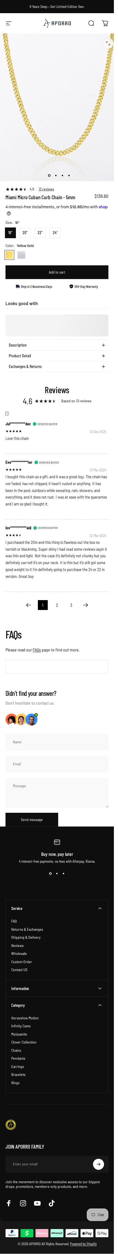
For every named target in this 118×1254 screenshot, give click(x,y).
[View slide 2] (57, 873)
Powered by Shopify (83, 1244)
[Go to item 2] (55, 175)
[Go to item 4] (69, 175)
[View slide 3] (63, 873)
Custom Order (21, 961)
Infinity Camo (21, 1026)
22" (40, 232)
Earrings (17, 1066)
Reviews (17, 945)
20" (25, 232)
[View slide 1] (50, 873)
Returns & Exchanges (27, 929)
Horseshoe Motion (25, 1018)
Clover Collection (23, 1042)
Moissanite (19, 1034)
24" (55, 232)
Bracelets (18, 1074)
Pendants (18, 1058)
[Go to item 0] (49, 175)
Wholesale (19, 953)
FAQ (14, 921)
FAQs (37, 649)
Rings (15, 1082)
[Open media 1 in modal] (108, 43)
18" (10, 232)
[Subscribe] (98, 1164)
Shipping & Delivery (26, 937)
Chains (16, 1050)
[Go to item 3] (62, 175)
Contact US (19, 969)
